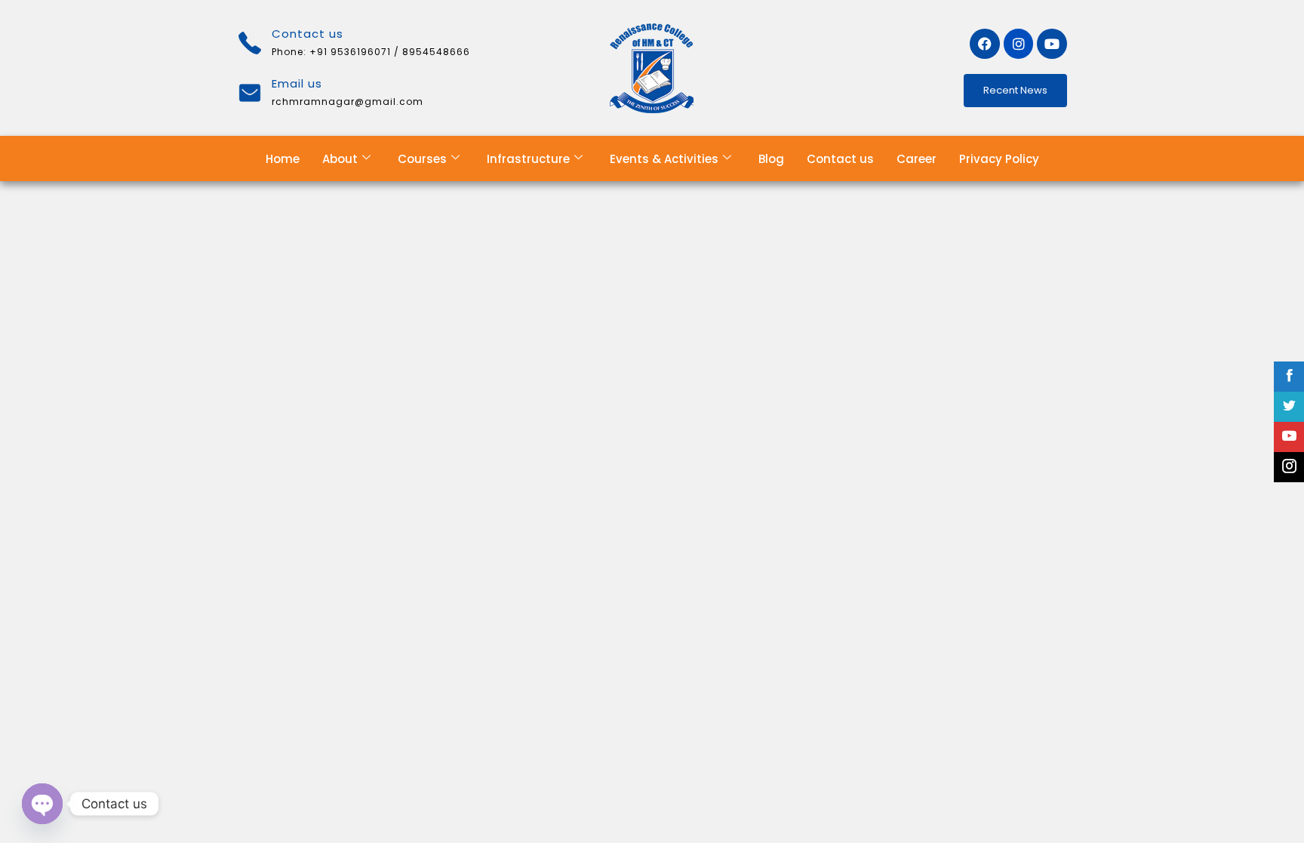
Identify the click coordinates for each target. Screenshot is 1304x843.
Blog (771, 159)
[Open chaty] (42, 803)
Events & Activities (664, 159)
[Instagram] (1019, 44)
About (340, 159)
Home (283, 159)
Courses (422, 159)
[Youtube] (1052, 44)
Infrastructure (528, 159)
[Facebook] (985, 44)
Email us (297, 83)
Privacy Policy (999, 159)
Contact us (840, 159)
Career (916, 159)
